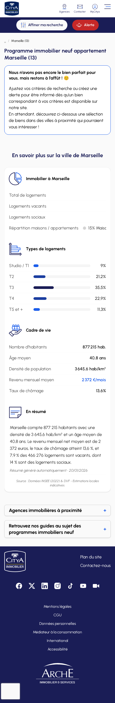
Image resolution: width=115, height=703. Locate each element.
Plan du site (91, 556)
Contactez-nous (95, 565)
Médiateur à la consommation (57, 632)
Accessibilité (58, 649)
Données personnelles (57, 623)
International (57, 640)
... (5, 41)
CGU (57, 615)
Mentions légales (57, 606)
